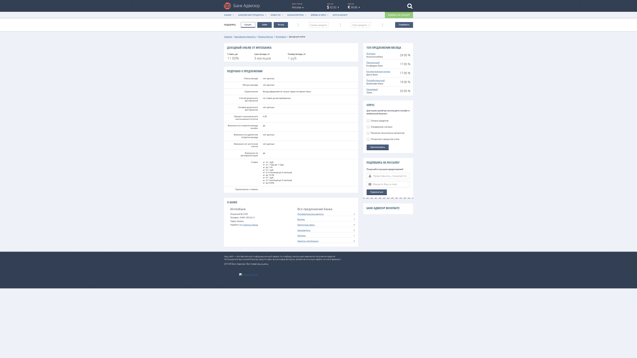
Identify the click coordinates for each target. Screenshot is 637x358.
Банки (227, 15)
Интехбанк (281, 36)
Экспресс (371, 53)
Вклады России (265, 36)
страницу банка (250, 224)
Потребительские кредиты (310, 214)
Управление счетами (381, 126)
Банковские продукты (251, 15)
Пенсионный (373, 62)
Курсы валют (340, 15)
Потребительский (375, 80)
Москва (296, 7)
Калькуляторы (295, 15)
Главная (228, 36)
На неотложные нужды (378, 71)
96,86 (354, 7)
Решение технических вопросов (387, 132)
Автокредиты (303, 230)
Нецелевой (372, 89)
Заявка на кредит (399, 15)
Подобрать (404, 24)
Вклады (301, 219)
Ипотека (301, 235)
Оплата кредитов (379, 120)
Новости (276, 15)
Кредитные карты (306, 224)
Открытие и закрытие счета (385, 139)
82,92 (333, 7)
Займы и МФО (318, 15)
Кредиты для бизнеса (307, 241)
